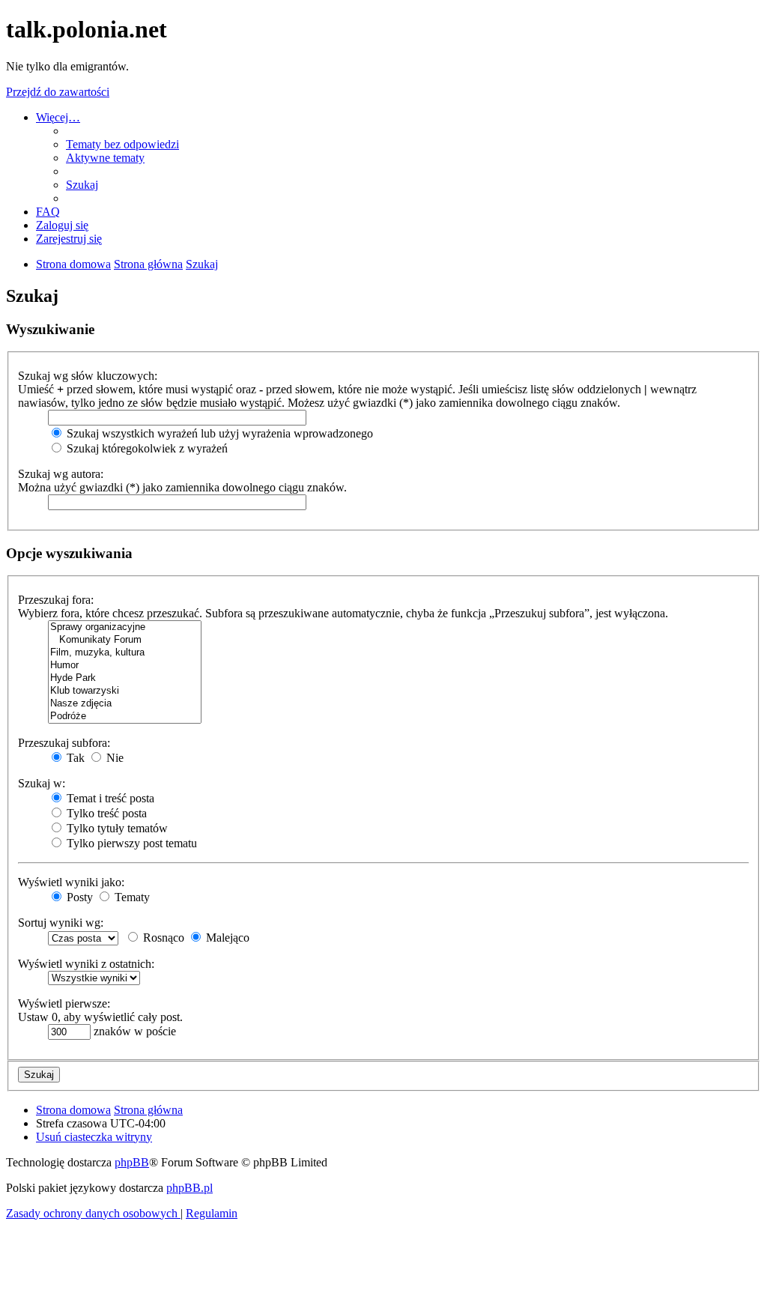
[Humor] (125, 665)
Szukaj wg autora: (60, 473)
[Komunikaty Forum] (125, 640)
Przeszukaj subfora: (64, 742)
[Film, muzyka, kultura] (125, 652)
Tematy (131, 897)
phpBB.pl (189, 1187)
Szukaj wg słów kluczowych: (87, 375)
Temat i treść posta (109, 798)
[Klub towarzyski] (125, 691)
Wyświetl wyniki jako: (71, 882)
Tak (74, 757)
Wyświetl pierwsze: (64, 1003)
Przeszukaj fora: (56, 599)
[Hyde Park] (125, 678)
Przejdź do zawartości (57, 91)
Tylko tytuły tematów (116, 828)
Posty (78, 897)
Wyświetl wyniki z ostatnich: (86, 963)
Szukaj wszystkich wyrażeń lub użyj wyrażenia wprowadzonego (218, 433)
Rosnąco (162, 937)
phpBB (132, 1162)
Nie (113, 757)
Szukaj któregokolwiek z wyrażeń (146, 448)
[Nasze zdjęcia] (125, 703)
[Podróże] (125, 716)
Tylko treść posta (105, 813)
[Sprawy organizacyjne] (125, 627)
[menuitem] (122, 144)
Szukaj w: (41, 783)
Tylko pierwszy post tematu (130, 843)
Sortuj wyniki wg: (60, 922)
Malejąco (226, 937)
